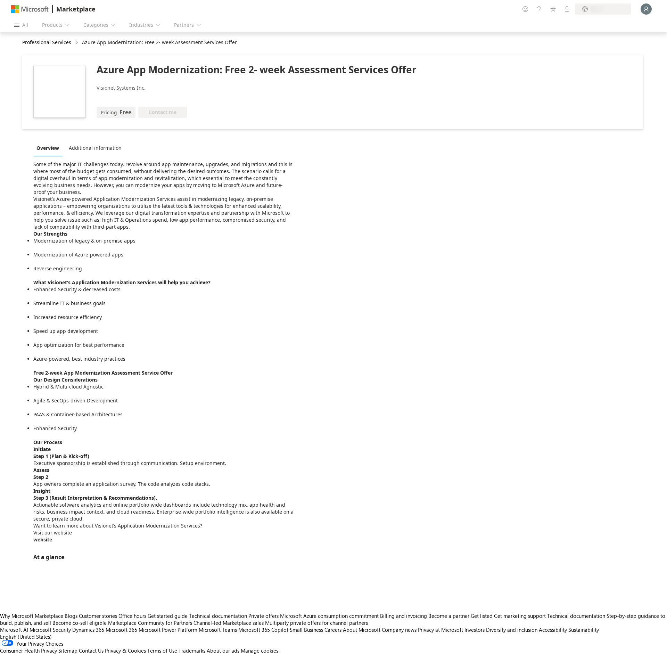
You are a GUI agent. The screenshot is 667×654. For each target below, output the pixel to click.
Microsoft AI (14, 629)
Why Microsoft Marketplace (31, 615)
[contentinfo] (77, 42)
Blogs (71, 615)
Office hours (132, 615)
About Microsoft (361, 629)
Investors (474, 629)
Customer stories (98, 615)
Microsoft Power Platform (168, 629)
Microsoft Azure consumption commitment (330, 615)
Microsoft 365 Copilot (263, 629)
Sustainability (583, 629)
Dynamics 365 (88, 629)
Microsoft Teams (218, 629)
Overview (47, 148)
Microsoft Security (50, 629)
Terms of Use (162, 650)
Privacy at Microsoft (440, 629)
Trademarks (192, 650)
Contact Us (91, 650)
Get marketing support (520, 615)
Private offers (263, 615)
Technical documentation (218, 615)
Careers (332, 629)
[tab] (49, 147)
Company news (399, 629)
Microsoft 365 (121, 629)
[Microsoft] (30, 9)
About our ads (223, 650)
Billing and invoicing (403, 615)
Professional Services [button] (46, 42)
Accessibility (553, 629)
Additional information (95, 148)
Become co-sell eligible (79, 622)
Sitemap (67, 650)
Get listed (482, 615)
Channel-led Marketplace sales (228, 622)
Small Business (306, 629)
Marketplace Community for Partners (150, 622)
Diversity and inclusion (511, 629)
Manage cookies (259, 650)
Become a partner (448, 615)
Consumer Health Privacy (28, 650)
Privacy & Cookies (125, 650)
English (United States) (26, 636)
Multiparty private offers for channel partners (316, 622)
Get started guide (168, 615)
